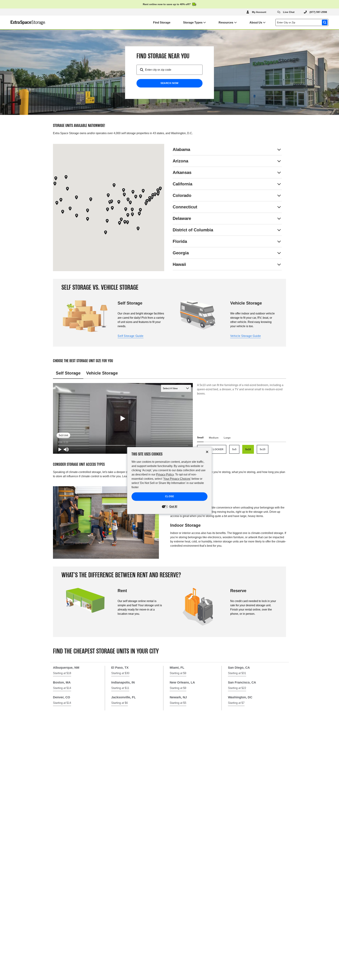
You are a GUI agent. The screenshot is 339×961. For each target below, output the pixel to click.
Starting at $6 (119, 702)
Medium (213, 437)
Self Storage (68, 373)
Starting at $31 (237, 673)
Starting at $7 (236, 702)
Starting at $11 (120, 688)
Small (200, 437)
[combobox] (302, 22)
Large (227, 437)
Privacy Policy (165, 474)
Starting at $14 (62, 688)
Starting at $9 (178, 673)
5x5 (234, 449)
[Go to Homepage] (23, 22)
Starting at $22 (237, 688)
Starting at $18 (62, 673)
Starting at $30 (120, 673)
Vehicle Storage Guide (245, 335)
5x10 (248, 449)
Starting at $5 (178, 702)
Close (169, 496)
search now (169, 83)
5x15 (262, 449)
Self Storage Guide (131, 335)
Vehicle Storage (102, 373)
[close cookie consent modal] (207, 451)
